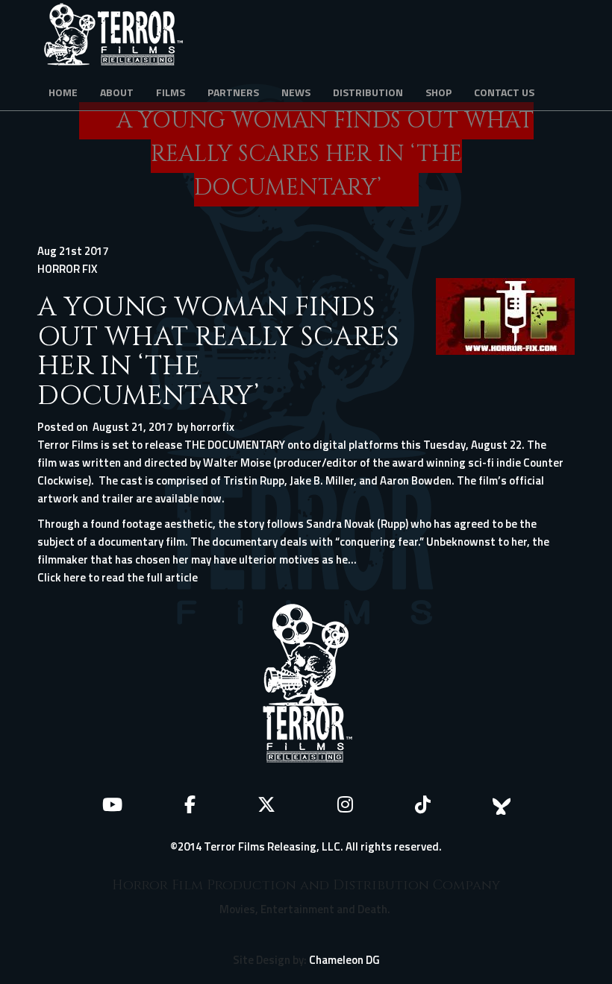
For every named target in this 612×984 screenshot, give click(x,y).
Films (170, 92)
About (117, 92)
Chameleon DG (344, 959)
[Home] (119, 37)
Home (63, 92)
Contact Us (504, 92)
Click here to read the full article (117, 577)
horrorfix (212, 426)
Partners (233, 92)
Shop (438, 92)
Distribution (368, 92)
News (295, 92)
